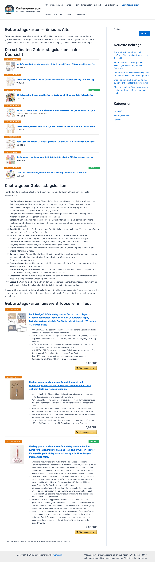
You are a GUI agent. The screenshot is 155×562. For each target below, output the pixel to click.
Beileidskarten (111, 5)
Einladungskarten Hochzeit (88, 5)
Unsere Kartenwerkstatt (76, 14)
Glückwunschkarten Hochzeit (58, 5)
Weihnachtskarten (53, 14)
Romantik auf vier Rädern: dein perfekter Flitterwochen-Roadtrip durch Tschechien (132, 55)
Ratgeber (118, 119)
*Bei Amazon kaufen (87, 368)
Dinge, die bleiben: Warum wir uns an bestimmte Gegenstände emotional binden (131, 90)
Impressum (57, 555)
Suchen (117, 29)
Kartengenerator (28, 8)
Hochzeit (118, 111)
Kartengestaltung (122, 115)
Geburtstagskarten (130, 5)
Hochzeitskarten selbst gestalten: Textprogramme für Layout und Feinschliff (129, 65)
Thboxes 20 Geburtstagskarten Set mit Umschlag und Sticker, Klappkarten (51, 172)
